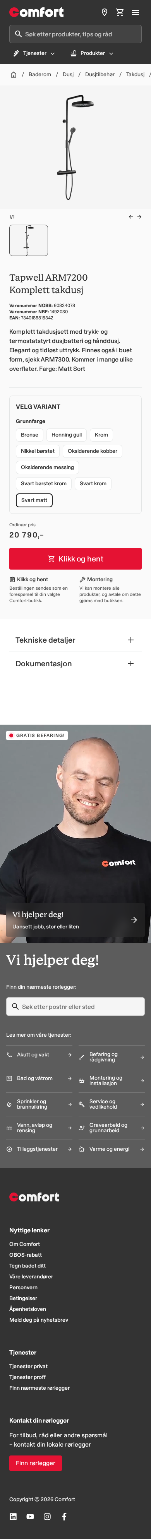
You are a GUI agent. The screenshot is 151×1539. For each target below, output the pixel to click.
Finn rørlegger (35, 1463)
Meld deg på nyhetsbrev (38, 1320)
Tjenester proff (27, 1377)
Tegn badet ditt (27, 1266)
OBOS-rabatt (25, 1255)
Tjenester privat (28, 1366)
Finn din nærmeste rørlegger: (41, 987)
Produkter (93, 53)
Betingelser (23, 1298)
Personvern (23, 1287)
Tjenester (34, 53)
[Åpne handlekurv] (120, 12)
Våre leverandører (31, 1276)
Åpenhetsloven (27, 1309)
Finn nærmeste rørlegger (39, 1388)
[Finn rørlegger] (104, 12)
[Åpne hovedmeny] (135, 12)
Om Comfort (24, 1244)
